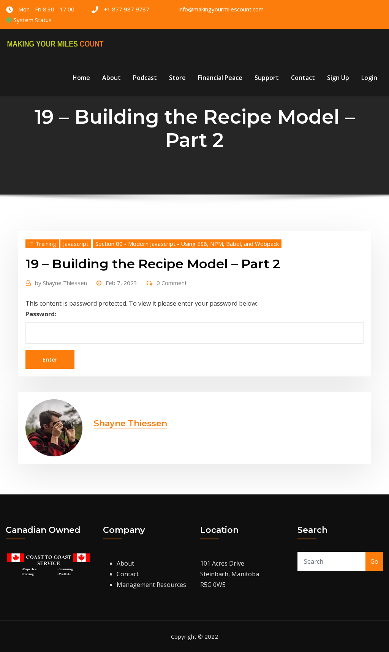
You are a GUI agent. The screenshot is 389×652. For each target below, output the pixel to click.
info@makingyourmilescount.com (221, 9)
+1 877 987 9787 (126, 9)
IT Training (42, 243)
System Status (32, 20)
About (111, 77)
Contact (303, 77)
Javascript (76, 243)
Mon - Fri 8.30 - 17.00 (46, 9)
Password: (40, 314)
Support (267, 77)
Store (177, 77)
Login (369, 77)
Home (81, 77)
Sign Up (338, 77)
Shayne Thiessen (61, 283)
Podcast (145, 77)
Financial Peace (220, 77)
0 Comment (172, 283)
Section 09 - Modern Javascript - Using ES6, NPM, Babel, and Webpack (187, 243)
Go (374, 561)
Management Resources (151, 584)
